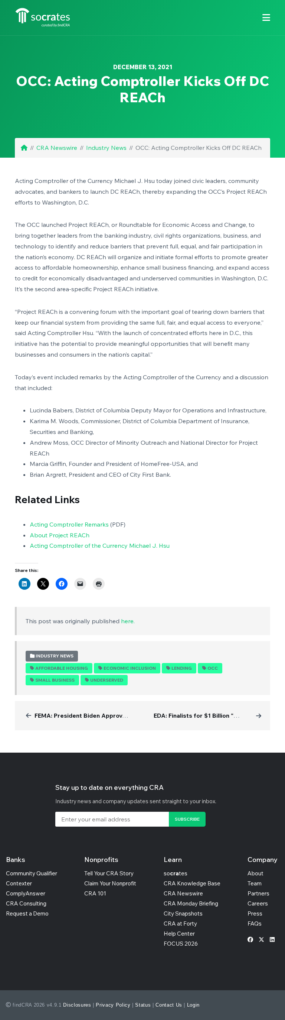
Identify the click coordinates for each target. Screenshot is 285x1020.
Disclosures (77, 1005)
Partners (258, 893)
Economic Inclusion (130, 668)
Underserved (106, 680)
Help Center (179, 933)
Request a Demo (27, 913)
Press (255, 913)
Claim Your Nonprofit (110, 883)
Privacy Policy (113, 1005)
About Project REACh (59, 535)
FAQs (255, 923)
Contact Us (168, 1005)
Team (255, 883)
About (255, 873)
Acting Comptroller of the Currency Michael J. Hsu (100, 545)
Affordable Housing (61, 668)
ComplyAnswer (25, 893)
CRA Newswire (56, 147)
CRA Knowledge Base (192, 883)
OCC (212, 668)
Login (193, 1005)
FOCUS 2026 (181, 943)
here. (128, 621)
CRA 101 (95, 893)
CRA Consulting (26, 903)
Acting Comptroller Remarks (69, 524)
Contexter (19, 883)
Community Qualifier (31, 873)
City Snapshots (183, 913)
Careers (258, 903)
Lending (181, 668)
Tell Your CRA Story (109, 873)
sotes (175, 873)
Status (143, 1005)
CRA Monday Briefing (191, 903)
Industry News (106, 147)
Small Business (55, 680)
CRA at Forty (180, 923)
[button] (266, 17)
